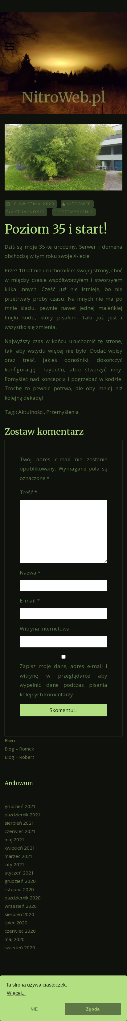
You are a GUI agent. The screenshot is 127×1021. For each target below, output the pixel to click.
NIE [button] (34, 1009)
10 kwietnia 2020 (32, 203)
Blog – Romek (19, 749)
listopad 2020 (19, 889)
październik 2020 (23, 898)
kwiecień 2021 (20, 848)
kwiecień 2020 (20, 947)
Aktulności (31, 411)
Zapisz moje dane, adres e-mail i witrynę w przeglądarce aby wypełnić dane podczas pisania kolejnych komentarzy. (63, 680)
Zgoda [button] (93, 1009)
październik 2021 (23, 814)
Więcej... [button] (16, 993)
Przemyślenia (76, 211)
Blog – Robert (19, 757)
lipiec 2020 (16, 922)
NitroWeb (79, 203)
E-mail (30, 600)
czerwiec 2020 (20, 931)
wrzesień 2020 (21, 906)
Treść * (28, 492)
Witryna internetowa (45, 628)
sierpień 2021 (19, 823)
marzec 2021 (19, 856)
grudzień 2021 (20, 806)
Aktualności (27, 211)
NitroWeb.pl (64, 97)
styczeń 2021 (19, 873)
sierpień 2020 (19, 914)
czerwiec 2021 (20, 831)
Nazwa (30, 572)
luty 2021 (15, 864)
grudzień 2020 (20, 881)
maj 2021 (15, 839)
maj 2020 (15, 939)
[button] (9, 45)
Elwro (11, 740)
